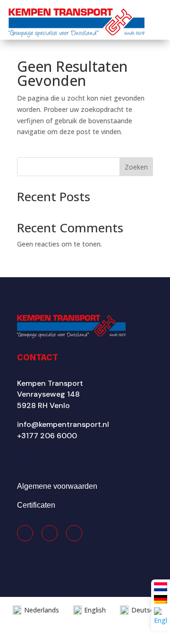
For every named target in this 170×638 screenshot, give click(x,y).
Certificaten (36, 505)
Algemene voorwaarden (57, 486)
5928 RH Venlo (43, 405)
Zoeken (136, 166)
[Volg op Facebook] (25, 533)
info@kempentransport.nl (63, 424)
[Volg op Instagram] (50, 533)
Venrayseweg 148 (48, 394)
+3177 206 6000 (47, 436)
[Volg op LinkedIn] (74, 533)
